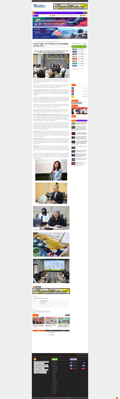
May (53, 377)
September (54, 371)
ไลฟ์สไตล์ (46, 366)
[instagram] (49, 1)
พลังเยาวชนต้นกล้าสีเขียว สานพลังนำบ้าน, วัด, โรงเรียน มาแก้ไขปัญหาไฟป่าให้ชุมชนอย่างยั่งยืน (81, 15)
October (54, 369)
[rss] (45, 1)
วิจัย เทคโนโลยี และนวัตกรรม (53, 12)
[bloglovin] (42, 1)
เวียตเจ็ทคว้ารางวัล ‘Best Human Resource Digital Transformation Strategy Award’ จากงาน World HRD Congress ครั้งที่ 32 (79, 164)
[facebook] (37, 1)
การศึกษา (60, 12)
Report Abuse (72, 371)
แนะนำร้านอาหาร (36, 369)
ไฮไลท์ (47, 369)
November (54, 368)
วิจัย (37, 372)
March (54, 380)
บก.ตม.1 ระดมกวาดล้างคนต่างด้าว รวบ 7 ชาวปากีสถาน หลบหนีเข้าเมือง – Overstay (38, 326)
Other (76, 12)
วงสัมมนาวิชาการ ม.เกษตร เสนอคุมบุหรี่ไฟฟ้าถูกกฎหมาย (50, 325)
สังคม (46, 12)
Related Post (35, 315)
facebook (63, 330)
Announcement (84, 120)
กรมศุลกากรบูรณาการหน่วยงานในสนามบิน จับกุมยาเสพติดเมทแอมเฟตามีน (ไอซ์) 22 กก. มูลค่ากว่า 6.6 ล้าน (64, 326)
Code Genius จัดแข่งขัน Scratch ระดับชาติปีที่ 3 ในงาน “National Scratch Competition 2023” (81, 151)
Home (34, 41)
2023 (53, 385)
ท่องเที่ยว (38, 366)
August (54, 372)
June (53, 375)
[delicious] (50, 1)
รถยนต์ (35, 366)
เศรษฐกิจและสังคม (71, 12)
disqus (51, 330)
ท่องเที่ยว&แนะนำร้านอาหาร (42, 371)
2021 (53, 388)
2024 (53, 365)
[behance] (47, 1)
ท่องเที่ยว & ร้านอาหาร (43, 372)
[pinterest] (41, 1)
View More (67, 315)
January (54, 383)
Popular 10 (74, 120)
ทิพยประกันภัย (43, 369)
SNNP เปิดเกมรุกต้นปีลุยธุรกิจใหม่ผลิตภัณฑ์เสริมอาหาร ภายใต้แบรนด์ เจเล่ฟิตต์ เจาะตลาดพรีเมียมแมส (81, 123)
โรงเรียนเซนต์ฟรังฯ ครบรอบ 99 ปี (81, 146)
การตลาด (42, 12)
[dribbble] (44, 1)
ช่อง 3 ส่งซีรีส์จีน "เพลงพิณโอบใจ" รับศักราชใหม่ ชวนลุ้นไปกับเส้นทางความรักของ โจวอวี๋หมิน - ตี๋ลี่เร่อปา (81, 133)
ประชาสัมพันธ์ (37, 12)
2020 (53, 390)
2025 (53, 363)
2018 (53, 393)
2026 (53, 362)
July (53, 374)
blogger (38, 330)
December (54, 366)
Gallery (35, 371)
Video (35, 372)
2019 (53, 391)
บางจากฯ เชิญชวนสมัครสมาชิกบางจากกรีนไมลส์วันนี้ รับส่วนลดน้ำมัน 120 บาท (48, 15)
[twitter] (39, 1)
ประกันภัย (64, 12)
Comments (79, 120)
